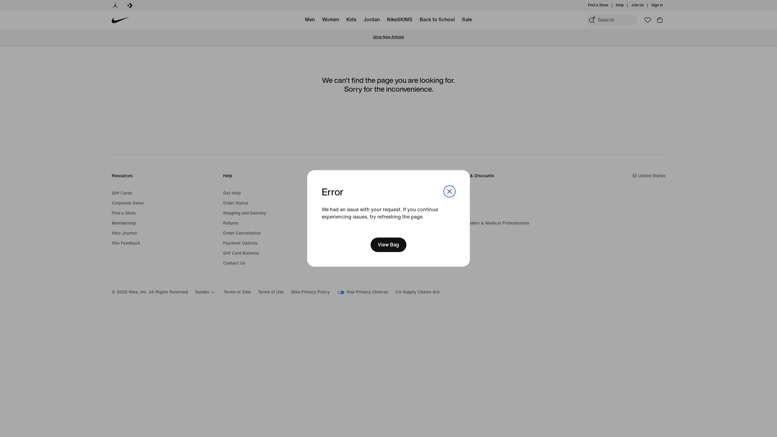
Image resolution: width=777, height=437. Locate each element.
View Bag (388, 244)
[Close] (449, 191)
